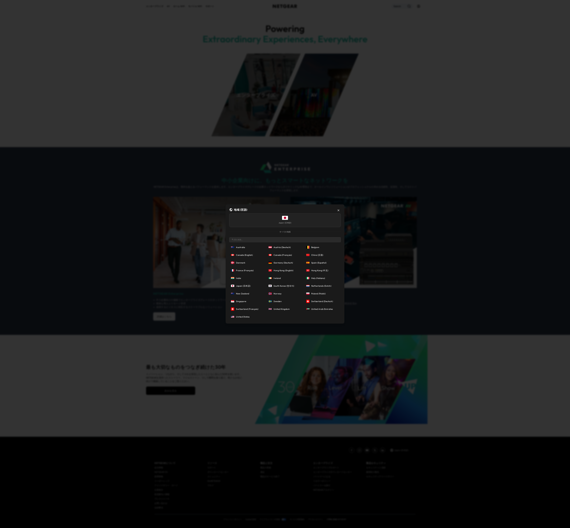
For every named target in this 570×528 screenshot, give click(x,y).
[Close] (338, 210)
